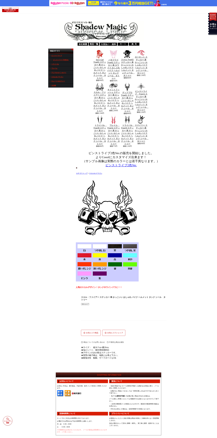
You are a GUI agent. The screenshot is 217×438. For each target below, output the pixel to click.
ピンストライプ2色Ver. (61, 60)
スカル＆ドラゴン (57, 77)
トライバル (55, 64)
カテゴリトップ (82, 173)
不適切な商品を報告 (116, 342)
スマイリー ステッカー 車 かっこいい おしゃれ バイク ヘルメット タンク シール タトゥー (141, 133)
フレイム (54, 68)
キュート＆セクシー (58, 81)
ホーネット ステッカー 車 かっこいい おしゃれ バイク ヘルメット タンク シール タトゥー (141, 65)
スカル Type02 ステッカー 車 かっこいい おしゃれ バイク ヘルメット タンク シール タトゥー (128, 68)
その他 (53, 85)
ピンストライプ (56, 55)
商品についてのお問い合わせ (94, 342)
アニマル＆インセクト (58, 72)
